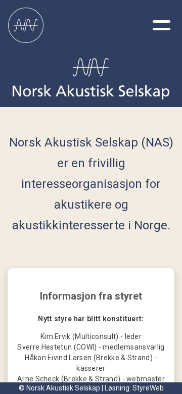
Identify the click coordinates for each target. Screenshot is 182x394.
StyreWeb (148, 388)
